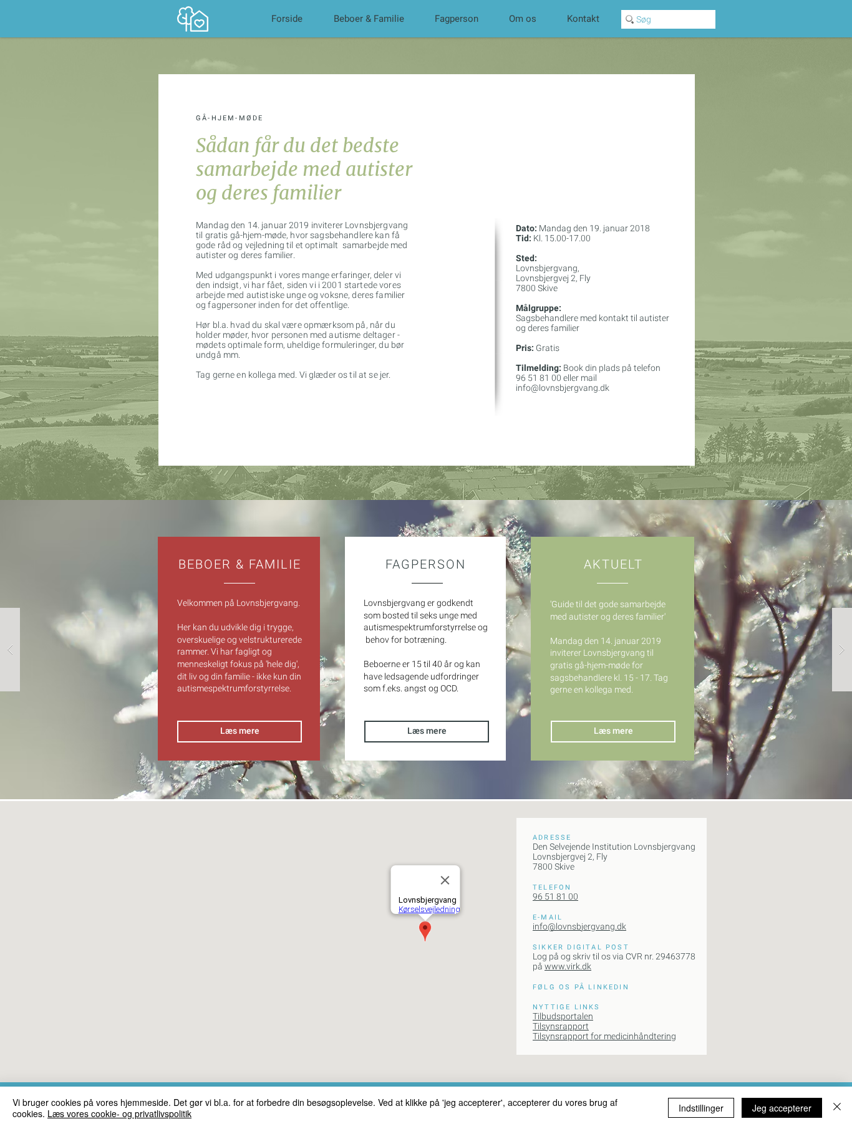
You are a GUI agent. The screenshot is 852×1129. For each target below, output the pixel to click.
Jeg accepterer (781, 1108)
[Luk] (837, 1108)
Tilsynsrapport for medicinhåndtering (604, 1036)
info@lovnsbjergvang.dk (562, 388)
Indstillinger (701, 1108)
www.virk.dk (568, 966)
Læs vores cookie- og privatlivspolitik (119, 1113)
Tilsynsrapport (561, 1026)
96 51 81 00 (555, 896)
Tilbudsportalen (563, 1016)
